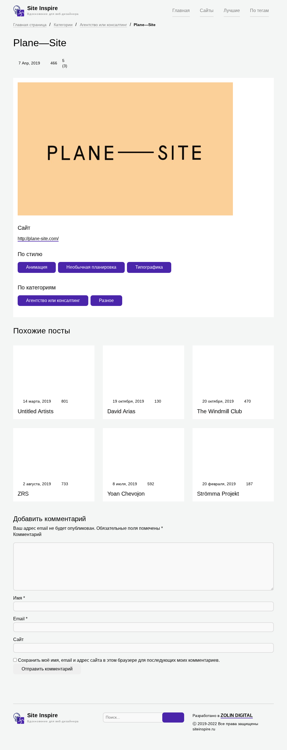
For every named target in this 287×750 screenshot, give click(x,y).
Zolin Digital (237, 715)
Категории (63, 24)
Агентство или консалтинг (103, 24)
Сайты (207, 10)
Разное (106, 300)
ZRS (23, 494)
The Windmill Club (219, 411)
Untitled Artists (36, 411)
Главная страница (30, 24)
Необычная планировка (91, 267)
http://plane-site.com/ (38, 238)
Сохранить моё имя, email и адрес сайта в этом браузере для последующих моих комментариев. (119, 660)
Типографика (149, 267)
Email (20, 618)
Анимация (36, 267)
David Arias (121, 411)
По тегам (259, 10)
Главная (181, 10)
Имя (19, 598)
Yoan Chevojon (126, 494)
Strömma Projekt (218, 494)
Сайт (18, 639)
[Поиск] (173, 717)
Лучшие (232, 10)
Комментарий (27, 534)
